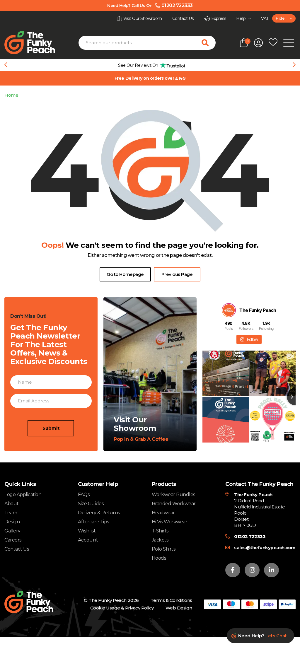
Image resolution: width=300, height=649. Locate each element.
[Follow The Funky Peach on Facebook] (232, 570)
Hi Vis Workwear (170, 522)
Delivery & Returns (99, 512)
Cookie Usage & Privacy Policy (122, 608)
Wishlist (87, 531)
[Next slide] (294, 65)
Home (11, 95)
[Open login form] (258, 42)
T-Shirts (160, 531)
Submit (50, 428)
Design (12, 522)
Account (88, 540)
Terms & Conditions (171, 600)
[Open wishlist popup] (273, 42)
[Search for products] (209, 43)
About (11, 503)
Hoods (159, 558)
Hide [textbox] (280, 18)
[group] (150, 65)
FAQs (83, 494)
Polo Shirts (163, 549)
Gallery (12, 531)
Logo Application (22, 494)
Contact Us (16, 549)
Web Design (179, 608)
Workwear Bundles (173, 494)
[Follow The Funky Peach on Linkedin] (271, 570)
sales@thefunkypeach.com (265, 547)
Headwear (163, 512)
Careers (12, 540)
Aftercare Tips (93, 522)
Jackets (160, 540)
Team (10, 512)
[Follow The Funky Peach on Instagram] (252, 570)
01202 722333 (249, 536)
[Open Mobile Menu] (288, 42)
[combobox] (284, 18)
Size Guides (90, 503)
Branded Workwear (174, 503)
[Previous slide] (5, 65)
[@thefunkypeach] (229, 310)
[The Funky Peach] (36, 42)
